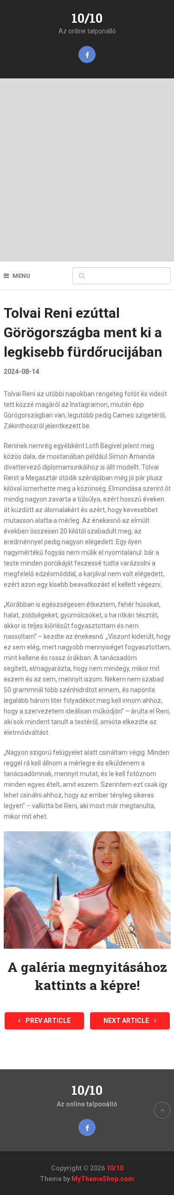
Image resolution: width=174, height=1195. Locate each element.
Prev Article (47, 1020)
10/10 (87, 17)
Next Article (126, 1020)
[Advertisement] (87, 170)
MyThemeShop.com (102, 1178)
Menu (21, 275)
